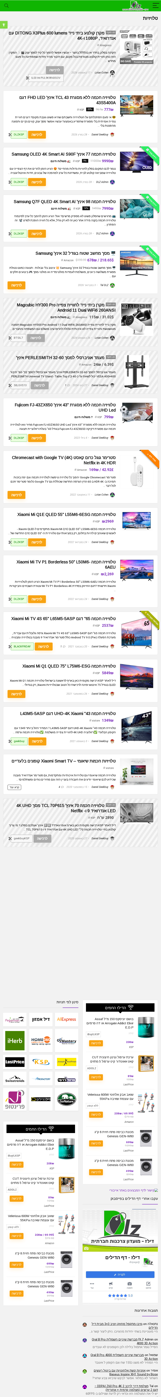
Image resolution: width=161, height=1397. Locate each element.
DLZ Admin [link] (102, 182)
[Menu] (156, 5)
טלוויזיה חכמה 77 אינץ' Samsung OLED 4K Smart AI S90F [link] (64, 154)
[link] (4, 25)
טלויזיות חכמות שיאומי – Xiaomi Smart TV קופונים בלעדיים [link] (64, 761)
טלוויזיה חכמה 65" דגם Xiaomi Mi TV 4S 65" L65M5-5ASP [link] (63, 618)
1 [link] (65, 385)
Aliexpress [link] (106, 45)
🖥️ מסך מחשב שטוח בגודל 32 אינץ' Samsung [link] (75, 253)
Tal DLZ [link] (104, 285)
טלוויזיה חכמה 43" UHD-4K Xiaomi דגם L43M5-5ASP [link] (68, 713)
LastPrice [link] (128, 1084)
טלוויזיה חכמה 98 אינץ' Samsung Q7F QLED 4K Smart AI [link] (65, 201)
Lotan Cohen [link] (102, 72)
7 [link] (110, 76)
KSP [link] (82, 109)
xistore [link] (96, 720)
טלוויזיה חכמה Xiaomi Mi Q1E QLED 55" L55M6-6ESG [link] (66, 514)
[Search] (6, 5)
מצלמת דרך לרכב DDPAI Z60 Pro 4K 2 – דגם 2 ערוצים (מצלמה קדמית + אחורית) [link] (126, 1388)
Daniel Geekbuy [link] (100, 134)
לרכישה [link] (54, 70)
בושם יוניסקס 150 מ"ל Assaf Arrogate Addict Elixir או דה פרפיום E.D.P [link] (110, 1023)
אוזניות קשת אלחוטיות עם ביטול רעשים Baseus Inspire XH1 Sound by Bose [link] (126, 1372)
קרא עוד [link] (14, 787)
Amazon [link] (69, 260)
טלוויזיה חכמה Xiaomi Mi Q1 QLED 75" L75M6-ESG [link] (69, 666)
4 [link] (59, 787)
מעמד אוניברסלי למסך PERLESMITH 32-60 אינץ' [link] (60, 357)
